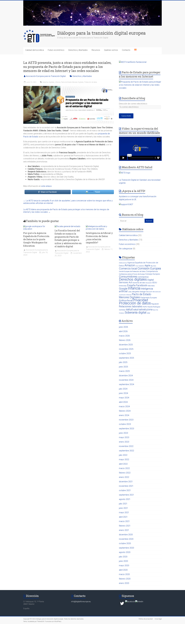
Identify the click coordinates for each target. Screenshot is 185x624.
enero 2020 (124, 583)
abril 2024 (123, 402)
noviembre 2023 (126, 420)
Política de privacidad (146, 619)
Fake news (151, 286)
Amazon (129, 265)
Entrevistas (123, 286)
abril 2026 (123, 331)
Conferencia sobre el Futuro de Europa (132, 274)
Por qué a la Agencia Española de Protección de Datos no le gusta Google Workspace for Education (36, 239)
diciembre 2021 (126, 481)
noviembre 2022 (126, 446)
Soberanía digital (135, 312)
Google (123, 288)
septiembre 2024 (126, 384)
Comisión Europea (149, 268)
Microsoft (149, 292)
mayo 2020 (124, 565)
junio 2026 (123, 327)
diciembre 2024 (126, 375)
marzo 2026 (124, 336)
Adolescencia (123, 263)
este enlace (46, 186)
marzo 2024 (124, 406)
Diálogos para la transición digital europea (101, 33)
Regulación (155, 304)
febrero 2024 (125, 411)
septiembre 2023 (126, 428)
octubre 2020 (125, 543)
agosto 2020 (124, 552)
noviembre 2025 (126, 349)
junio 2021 (123, 508)
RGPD (145, 307)
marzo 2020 (124, 574)
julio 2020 (123, 556)
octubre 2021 (125, 490)
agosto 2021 (124, 499)
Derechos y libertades (78, 50)
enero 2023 (124, 442)
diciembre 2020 (126, 534)
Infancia (57, 82)
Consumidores (128, 276)
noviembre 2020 (126, 539)
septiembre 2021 (126, 495)
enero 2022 (124, 477)
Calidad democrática (34, 50)
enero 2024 (124, 415)
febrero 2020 (125, 579)
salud (129, 309)
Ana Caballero (140, 266)
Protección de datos (90, 82)
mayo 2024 (124, 397)
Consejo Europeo (152, 274)
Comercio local (128, 268)
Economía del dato (139, 283)
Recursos (96, 50)
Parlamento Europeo (148, 298)
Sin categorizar (125, 248)
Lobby (130, 292)
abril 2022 (123, 464)
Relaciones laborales (130, 306)
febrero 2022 (125, 473)
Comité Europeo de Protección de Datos (132, 271)
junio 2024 (123, 393)
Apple (147, 265)
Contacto (126, 50)
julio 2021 (123, 503)
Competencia (152, 271)
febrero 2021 (125, 526)
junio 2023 (123, 433)
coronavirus (143, 277)
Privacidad (140, 300)
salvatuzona (146, 309)
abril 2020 (123, 570)
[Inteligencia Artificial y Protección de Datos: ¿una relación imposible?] (100, 226)
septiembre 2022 (126, 450)
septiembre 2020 (126, 548)
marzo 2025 (124, 371)
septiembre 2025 (126, 358)
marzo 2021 (124, 521)
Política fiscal (125, 300)
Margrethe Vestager (139, 292)
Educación (149, 283)
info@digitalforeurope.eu (81, 602)
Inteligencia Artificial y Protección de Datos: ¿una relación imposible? (99, 237)
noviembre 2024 (126, 380)
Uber (148, 313)
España (131, 285)
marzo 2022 (124, 468)
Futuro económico (56, 50)
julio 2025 (123, 362)
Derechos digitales (48, 82)
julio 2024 (123, 389)
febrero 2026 (125, 340)
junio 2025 (123, 367)
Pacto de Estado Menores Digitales (72, 82)
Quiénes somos (111, 50)
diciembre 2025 (126, 344)
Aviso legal (158, 619)
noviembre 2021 (126, 486)
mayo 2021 (124, 512)
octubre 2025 (125, 353)
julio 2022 (123, 455)
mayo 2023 (124, 437)
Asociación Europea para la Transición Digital (46, 76)
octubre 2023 (125, 424)
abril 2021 (123, 517)
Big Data (153, 266)
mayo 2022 (124, 459)
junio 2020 (123, 561)
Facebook (141, 285)
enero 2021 (124, 530)
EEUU (154, 282)
